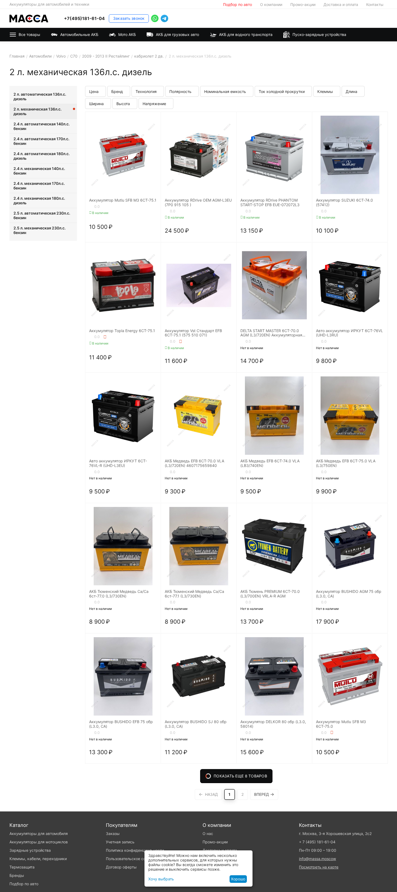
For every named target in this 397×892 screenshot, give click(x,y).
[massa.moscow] (28, 18)
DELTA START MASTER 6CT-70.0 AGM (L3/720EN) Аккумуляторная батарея (271, 333)
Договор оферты (121, 867)
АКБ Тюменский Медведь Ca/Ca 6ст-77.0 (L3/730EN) (119, 593)
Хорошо (238, 879)
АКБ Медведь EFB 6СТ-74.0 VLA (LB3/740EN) (270, 463)
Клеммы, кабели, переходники (38, 858)
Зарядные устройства (30, 850)
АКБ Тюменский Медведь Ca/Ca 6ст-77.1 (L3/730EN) (194, 593)
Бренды (16, 875)
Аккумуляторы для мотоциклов (38, 842)
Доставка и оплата (341, 4)
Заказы (113, 833)
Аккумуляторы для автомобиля (38, 833)
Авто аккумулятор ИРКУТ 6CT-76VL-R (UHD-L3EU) (118, 463)
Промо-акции (302, 4)
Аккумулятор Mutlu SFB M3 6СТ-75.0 (341, 724)
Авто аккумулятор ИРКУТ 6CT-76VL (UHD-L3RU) (349, 333)
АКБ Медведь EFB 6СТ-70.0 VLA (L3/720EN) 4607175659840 (194, 463)
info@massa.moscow (317, 858)
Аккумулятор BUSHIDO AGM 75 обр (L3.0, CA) (348, 593)
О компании (271, 4)
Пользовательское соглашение (134, 858)
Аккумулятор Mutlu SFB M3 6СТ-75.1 (122, 200)
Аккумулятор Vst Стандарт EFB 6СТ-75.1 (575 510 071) (193, 333)
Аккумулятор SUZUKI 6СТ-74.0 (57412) (344, 202)
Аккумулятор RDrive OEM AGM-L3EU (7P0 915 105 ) (198, 202)
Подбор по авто (237, 4)
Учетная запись (120, 842)
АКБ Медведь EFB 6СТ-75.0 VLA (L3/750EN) (345, 463)
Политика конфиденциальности (135, 850)
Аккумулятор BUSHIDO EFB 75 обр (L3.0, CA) (121, 724)
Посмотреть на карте (318, 867)
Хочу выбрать (161, 879)
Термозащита (22, 867)
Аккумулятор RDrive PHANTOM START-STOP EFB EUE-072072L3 (270, 202)
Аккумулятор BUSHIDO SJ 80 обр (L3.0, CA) (196, 724)
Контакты (374, 4)
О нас (208, 833)
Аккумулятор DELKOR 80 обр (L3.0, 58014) (273, 724)
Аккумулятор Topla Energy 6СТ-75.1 (122, 331)
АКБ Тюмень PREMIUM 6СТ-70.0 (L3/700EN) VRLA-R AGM (270, 593)
